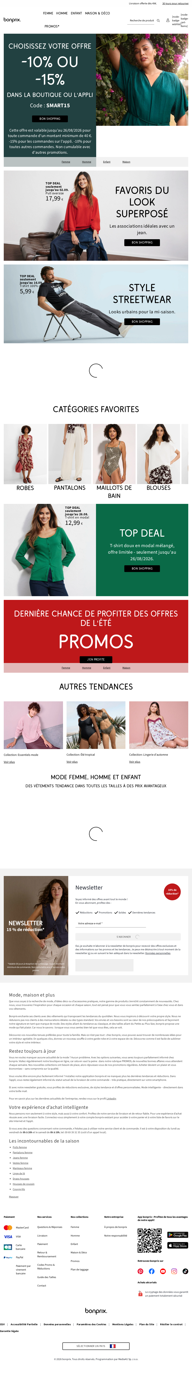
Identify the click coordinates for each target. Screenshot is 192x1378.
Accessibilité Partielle (24, 1324)
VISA (18, 1237)
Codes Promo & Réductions (46, 1267)
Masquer (14, 1197)
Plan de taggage (79, 1269)
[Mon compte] (168, 20)
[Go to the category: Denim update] (96, 216)
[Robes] (25, 458)
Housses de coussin (23, 1184)
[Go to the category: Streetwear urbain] (96, 303)
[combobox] (140, 21)
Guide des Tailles (46, 1277)
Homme (86, 162)
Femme (66, 162)
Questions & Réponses (49, 1227)
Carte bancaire (20, 1247)
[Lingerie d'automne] (158, 732)
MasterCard (22, 1228)
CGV (2, 1324)
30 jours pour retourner (175, 3)
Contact (41, 1286)
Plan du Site (146, 1324)
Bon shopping (50, 119)
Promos (75, 1261)
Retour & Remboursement (46, 1254)
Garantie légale (9, 1331)
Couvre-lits (19, 1189)
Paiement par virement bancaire (23, 1270)
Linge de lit (19, 1173)
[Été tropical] (96, 732)
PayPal (19, 1257)
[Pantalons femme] (69, 458)
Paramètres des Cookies (91, 1324)
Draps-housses (21, 1179)
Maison (126, 162)
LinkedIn (111, 1099)
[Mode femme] (50, 100)
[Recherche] (158, 20)
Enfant (106, 162)
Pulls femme (20, 1147)
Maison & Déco (79, 1252)
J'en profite (96, 659)
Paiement (42, 1244)
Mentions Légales (123, 1324)
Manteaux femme (22, 1168)
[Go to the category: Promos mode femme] (96, 636)
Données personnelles (157, 953)
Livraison (42, 1236)
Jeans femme (20, 1158)
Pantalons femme (22, 1153)
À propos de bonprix (115, 1227)
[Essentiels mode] (33, 732)
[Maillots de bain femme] (114, 462)
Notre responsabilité (115, 1236)
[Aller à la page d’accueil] (22, 20)
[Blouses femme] (158, 458)
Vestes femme (20, 1163)
